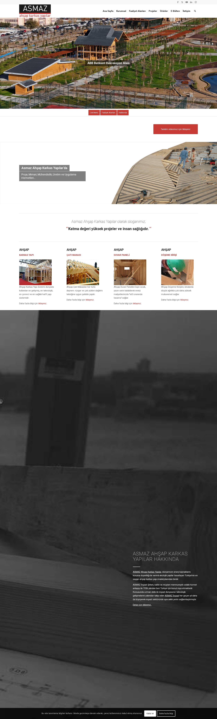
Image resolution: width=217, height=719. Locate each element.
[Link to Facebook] (178, 2)
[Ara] (195, 11)
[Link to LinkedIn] (191, 2)
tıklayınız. (42, 303)
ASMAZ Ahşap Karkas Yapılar (147, 572)
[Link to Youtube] (187, 2)
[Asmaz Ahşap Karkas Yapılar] (35, 11)
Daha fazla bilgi (166, 713)
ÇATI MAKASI (74, 255)
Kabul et (150, 713)
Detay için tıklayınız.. (142, 605)
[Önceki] (2, 63)
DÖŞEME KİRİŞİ (169, 255)
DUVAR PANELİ (122, 255)
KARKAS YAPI (26, 255)
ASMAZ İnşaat (172, 595)
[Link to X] (182, 2)
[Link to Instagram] (195, 2)
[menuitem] (108, 11)
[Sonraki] (214, 63)
